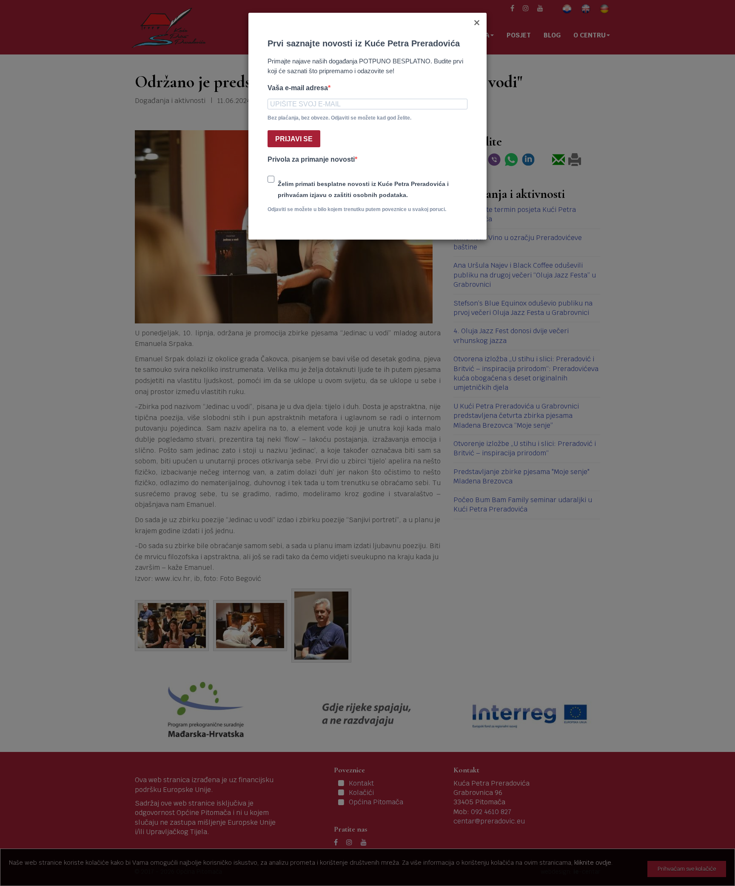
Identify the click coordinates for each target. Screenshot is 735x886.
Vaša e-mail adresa (298, 87)
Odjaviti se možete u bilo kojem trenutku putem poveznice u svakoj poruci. (357, 209)
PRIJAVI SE (294, 139)
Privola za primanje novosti (311, 159)
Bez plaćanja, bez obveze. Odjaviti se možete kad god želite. (339, 118)
